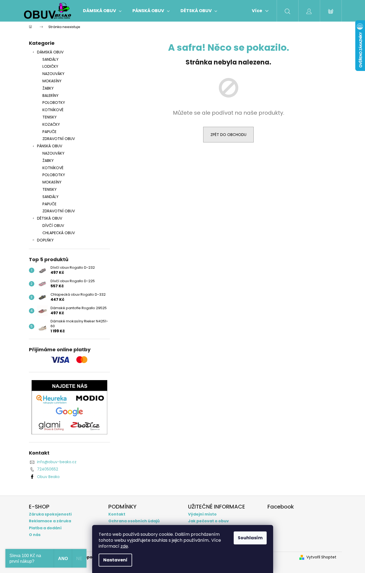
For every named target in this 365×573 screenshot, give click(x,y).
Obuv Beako (48, 476)
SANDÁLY (50, 59)
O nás (35, 535)
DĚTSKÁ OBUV (49, 218)
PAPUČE (49, 131)
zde (124, 546)
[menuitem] (102, 11)
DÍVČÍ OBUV (53, 225)
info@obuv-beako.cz (56, 462)
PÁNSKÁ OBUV (49, 146)
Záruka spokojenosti (50, 514)
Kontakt (116, 514)
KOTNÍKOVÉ (52, 109)
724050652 (47, 469)
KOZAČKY (51, 124)
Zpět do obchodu (228, 134)
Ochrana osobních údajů (134, 521)
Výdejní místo (202, 514)
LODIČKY (50, 66)
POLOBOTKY (53, 102)
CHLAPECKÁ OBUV (58, 233)
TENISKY (49, 117)
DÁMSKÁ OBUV (50, 52)
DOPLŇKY (45, 240)
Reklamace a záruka (50, 521)
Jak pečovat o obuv (208, 521)
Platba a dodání (45, 528)
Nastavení (115, 560)
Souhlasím (250, 538)
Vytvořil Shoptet (321, 557)
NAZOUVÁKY (53, 73)
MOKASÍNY (52, 81)
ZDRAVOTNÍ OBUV (58, 138)
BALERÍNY (50, 95)
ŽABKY (48, 88)
